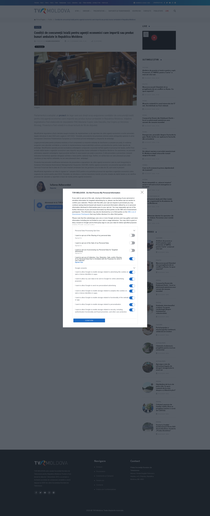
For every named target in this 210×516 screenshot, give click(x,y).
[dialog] (105, 258)
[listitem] (105, 230)
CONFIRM (89, 320)
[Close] (143, 193)
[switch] (132, 235)
